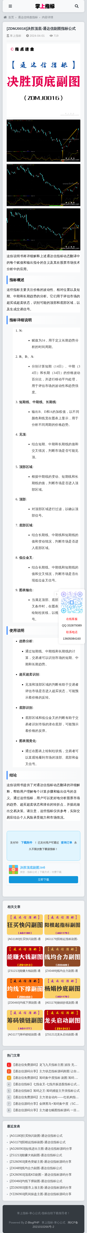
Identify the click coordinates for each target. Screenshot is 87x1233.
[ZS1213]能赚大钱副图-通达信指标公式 (36, 1155)
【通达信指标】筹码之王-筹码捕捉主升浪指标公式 (46, 1090)
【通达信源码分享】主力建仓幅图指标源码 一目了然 (47, 1110)
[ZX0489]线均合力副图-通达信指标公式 (36, 1168)
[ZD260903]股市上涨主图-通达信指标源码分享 (41, 1187)
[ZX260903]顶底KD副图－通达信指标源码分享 (41, 1174)
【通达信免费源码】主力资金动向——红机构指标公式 (48, 1097)
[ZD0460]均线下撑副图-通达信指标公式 (36, 1181)
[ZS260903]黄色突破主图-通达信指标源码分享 (40, 1161)
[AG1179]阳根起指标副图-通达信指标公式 (38, 1142)
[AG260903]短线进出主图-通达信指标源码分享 (41, 1148)
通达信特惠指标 (28, 17)
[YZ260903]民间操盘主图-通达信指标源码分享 (40, 1194)
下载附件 (26, 842)
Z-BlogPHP (32, 1222)
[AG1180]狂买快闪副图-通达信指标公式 (36, 1135)
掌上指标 (15, 35)
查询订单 (66, 842)
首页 (11, 17)
